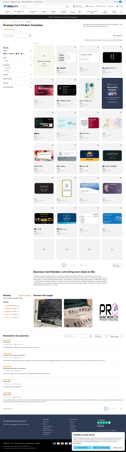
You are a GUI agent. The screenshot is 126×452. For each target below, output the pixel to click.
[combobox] (44, 6)
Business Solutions (37, 1)
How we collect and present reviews (13, 298)
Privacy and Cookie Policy (19, 443)
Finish (4, 58)
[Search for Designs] (30, 35)
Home (4, 21)
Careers (72, 424)
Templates (28, 21)
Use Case (5, 83)
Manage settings (117, 447)
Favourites (119, 35)
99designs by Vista (15, 1)
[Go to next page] (121, 408)
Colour (5, 50)
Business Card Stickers (17, 21)
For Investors (73, 426)
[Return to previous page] (102, 408)
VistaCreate (6, 1)
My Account (46, 421)
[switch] (119, 2)
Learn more (74, 17)
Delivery (45, 424)
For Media (72, 428)
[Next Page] (86, 265)
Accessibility (46, 434)
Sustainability (73, 430)
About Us (72, 421)
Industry (5, 74)
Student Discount (47, 432)
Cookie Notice (77, 443)
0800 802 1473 (6, 443)
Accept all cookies (82, 447)
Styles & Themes (7, 78)
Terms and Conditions (29, 443)
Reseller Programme (27, 1)
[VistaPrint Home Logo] (11, 6)
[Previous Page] (59, 265)
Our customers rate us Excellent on (106, 430)
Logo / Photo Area (8, 87)
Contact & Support (47, 426)
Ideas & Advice (46, 428)
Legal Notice (37, 443)
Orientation (6, 65)
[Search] (67, 6)
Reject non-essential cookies (101, 447)
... (9, 21)
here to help (13, 424)
